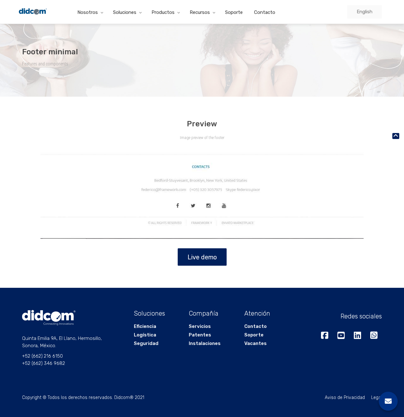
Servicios (200, 326)
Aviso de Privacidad (345, 397)
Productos (163, 12)
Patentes (200, 335)
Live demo (202, 257)
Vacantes (255, 343)
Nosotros (87, 12)
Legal (376, 397)
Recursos (200, 12)
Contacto (264, 12)
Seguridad (146, 343)
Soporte (234, 12)
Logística (145, 335)
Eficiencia (145, 326)
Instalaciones (205, 343)
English (364, 12)
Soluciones (124, 12)
